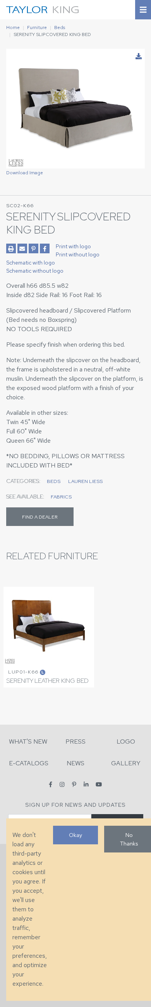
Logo (126, 741)
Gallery (126, 763)
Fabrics (61, 496)
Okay (75, 835)
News (75, 763)
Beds (59, 27)
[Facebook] (50, 784)
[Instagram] (62, 784)
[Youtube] (99, 784)
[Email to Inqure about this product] (22, 248)
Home (13, 27)
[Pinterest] (74, 784)
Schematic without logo (34, 270)
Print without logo (78, 254)
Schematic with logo (30, 262)
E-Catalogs (28, 763)
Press (75, 741)
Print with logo (73, 246)
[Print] (11, 248)
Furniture (37, 27)
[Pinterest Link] (33, 248)
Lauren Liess (85, 481)
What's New (28, 741)
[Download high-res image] (138, 56)
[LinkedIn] (86, 784)
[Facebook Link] (45, 248)
